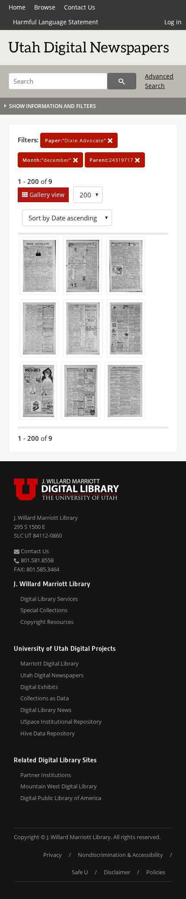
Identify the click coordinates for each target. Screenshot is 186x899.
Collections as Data (44, 698)
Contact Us (79, 7)
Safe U (80, 872)
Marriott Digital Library (49, 663)
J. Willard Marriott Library (46, 518)
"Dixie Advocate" (76, 140)
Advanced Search (159, 81)
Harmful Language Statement (55, 22)
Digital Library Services (49, 599)
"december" (47, 160)
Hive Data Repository (47, 733)
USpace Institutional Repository (61, 721)
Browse (44, 7)
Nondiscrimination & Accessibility (120, 855)
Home (17, 7)
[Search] (121, 81)
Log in (173, 22)
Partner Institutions (45, 775)
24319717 (112, 160)
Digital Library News (45, 710)
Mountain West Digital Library (58, 786)
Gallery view (46, 194)
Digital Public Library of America (60, 798)
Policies (155, 872)
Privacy (52, 855)
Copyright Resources (47, 622)
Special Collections (43, 610)
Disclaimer (117, 872)
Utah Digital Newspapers (51, 675)
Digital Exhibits (39, 687)
